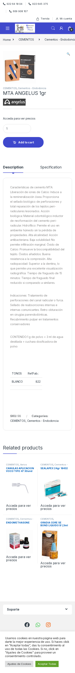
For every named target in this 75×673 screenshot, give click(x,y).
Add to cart (26, 142)
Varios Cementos (16, 465)
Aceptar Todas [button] (47, 663)
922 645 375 (40, 3)
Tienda (45, 18)
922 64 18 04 (14, 3)
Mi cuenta (66, 18)
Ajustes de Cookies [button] (19, 663)
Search (53, 28)
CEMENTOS (26, 39)
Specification (50, 167)
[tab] (13, 169)
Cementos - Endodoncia (32, 88)
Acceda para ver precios (19, 118)
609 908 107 (20, 11)
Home (7, 39)
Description (13, 167)
